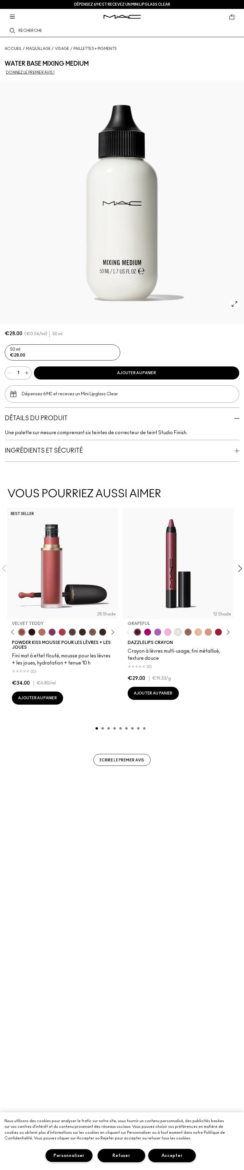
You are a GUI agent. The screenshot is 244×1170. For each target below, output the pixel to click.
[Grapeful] (137, 632)
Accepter (172, 1155)
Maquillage (38, 49)
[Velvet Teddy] (22, 632)
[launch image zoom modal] (234, 304)
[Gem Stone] (188, 632)
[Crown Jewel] (178, 632)
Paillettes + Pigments (95, 49)
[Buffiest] (72, 632)
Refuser (121, 1155)
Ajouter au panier (136, 373)
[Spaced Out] (168, 632)
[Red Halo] (218, 632)
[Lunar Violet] (158, 632)
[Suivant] (111, 631)
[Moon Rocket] (198, 632)
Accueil (13, 49)
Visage (62, 49)
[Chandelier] (208, 632)
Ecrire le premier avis (122, 760)
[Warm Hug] (42, 632)
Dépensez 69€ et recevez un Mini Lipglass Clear (122, 4)
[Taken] (92, 632)
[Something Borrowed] (52, 632)
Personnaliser (69, 1155)
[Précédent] (13, 631)
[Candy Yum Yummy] (147, 632)
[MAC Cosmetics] (122, 17)
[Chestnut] (82, 632)
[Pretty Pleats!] (32, 632)
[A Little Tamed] (62, 632)
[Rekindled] (103, 632)
